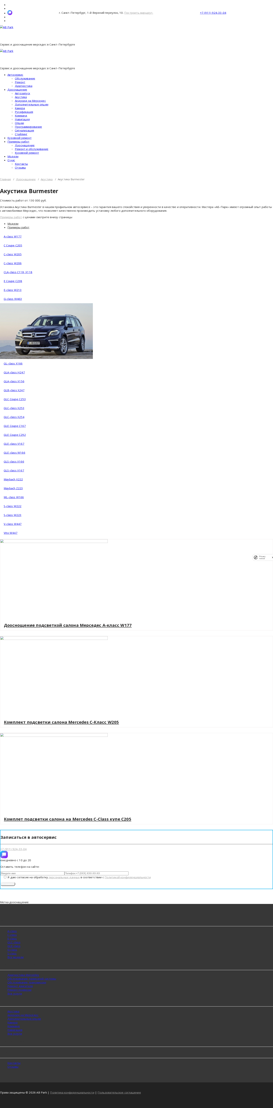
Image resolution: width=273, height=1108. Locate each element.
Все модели (15, 957)
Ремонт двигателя (20, 986)
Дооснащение (17, 89)
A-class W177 (13, 236)
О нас (11, 160)
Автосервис (15, 75)
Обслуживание (25, 78)
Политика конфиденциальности (72, 1092)
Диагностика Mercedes (23, 975)
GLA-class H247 (14, 372)
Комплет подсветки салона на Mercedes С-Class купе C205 (67, 819)
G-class (12, 949)
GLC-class (13, 942)
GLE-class (13, 946)
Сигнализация (24, 130)
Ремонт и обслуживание (31, 149)
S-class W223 (12, 515)
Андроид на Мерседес (30, 100)
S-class (12, 953)
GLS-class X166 (14, 461)
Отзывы (20, 167)
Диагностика (23, 86)
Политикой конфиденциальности (128, 877)
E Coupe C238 (13, 281)
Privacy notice (262, 557)
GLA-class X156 (14, 381)
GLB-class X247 (14, 390)
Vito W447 (10, 533)
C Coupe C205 (13, 245)
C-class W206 (13, 263)
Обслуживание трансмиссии (26, 982)
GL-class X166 (13, 363)
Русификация (24, 112)
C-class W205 (13, 254)
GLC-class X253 (14, 408)
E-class (12, 938)
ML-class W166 (14, 497)
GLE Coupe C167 (15, 426)
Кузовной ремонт (19, 138)
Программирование (28, 126)
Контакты (21, 164)
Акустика (21, 97)
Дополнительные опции (31, 104)
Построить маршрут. (138, 12)
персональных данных (64, 877)
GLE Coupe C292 (15, 435)
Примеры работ (18, 141)
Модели (12, 156)
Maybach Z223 (13, 488)
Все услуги (14, 993)
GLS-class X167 (14, 470)
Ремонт (20, 82)
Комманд (21, 115)
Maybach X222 (13, 479)
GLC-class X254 (14, 417)
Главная (5, 179)
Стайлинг (21, 134)
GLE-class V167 (14, 443)
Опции (19, 123)
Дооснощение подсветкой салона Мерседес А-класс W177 (68, 625)
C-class (12, 935)
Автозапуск (22, 93)
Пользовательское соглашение (119, 1092)
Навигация (22, 119)
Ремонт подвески (19, 990)
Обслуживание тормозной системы (31, 978)
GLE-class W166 (14, 452)
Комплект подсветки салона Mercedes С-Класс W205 (61, 722)
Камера (20, 108)
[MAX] (4, 854)
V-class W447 (13, 524)
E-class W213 (13, 290)
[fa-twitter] (9, 12)
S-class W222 (12, 506)
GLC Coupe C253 (15, 399)
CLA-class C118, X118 (18, 272)
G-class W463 (13, 299)
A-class (12, 931)
